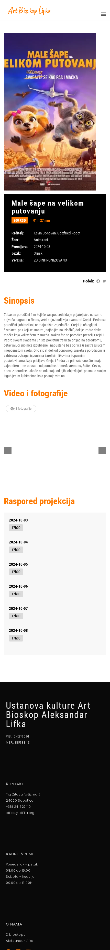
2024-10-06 (18, 586)
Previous (8, 450)
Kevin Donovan (45, 233)
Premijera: (20, 246)
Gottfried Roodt (68, 233)
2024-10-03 (18, 520)
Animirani (41, 240)
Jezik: (16, 253)
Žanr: (15, 240)
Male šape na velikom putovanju (48, 207)
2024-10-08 (18, 630)
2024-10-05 (18, 564)
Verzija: (18, 260)
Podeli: (88, 281)
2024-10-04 (18, 542)
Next (102, 450)
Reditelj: (18, 233)
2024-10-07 (18, 608)
